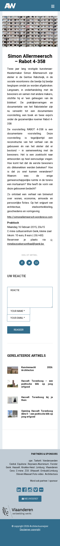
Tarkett (37, 460)
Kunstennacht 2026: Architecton (37, 368)
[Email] (36, 263)
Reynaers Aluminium (38, 464)
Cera (12, 470)
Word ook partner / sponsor (44, 481)
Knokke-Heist (28, 467)
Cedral (12, 464)
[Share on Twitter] (29, 263)
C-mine (19, 470)
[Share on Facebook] (22, 263)
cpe (30, 460)
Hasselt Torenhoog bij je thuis (37, 398)
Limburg (40, 467)
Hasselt (16, 467)
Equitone (21, 464)
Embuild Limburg (49, 470)
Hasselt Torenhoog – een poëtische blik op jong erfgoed (37, 384)
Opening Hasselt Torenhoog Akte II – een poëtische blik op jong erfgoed (37, 414)
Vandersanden (50, 460)
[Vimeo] (35, 490)
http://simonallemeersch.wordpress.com (29, 216)
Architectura (51, 474)
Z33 (27, 470)
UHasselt (34, 470)
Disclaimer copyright (30, 529)
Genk (8, 467)
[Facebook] (24, 490)
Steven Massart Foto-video (30, 474)
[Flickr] (41, 490)
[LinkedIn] (19, 490)
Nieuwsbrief (31, 498)
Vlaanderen (52, 467)
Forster (54, 464)
